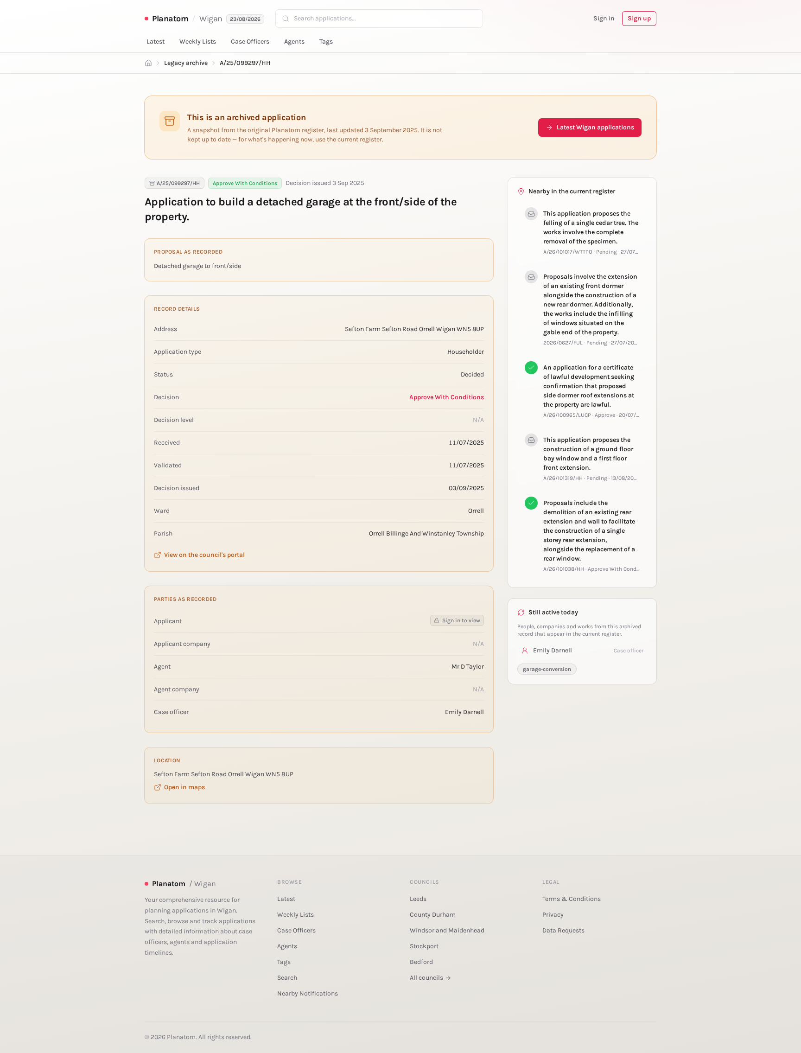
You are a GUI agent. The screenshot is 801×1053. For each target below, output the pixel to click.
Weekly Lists (197, 41)
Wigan (210, 18)
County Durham (433, 915)
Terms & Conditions (571, 899)
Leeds (418, 899)
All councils (426, 978)
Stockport (424, 946)
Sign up (639, 18)
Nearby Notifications (307, 993)
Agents (294, 41)
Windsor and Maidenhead (447, 930)
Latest (155, 41)
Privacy (553, 915)
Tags (326, 41)
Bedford (421, 962)
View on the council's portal (204, 555)
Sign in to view (461, 620)
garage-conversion (547, 669)
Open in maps (184, 787)
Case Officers (250, 41)
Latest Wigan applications (595, 127)
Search (287, 978)
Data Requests (563, 930)
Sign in (604, 18)
